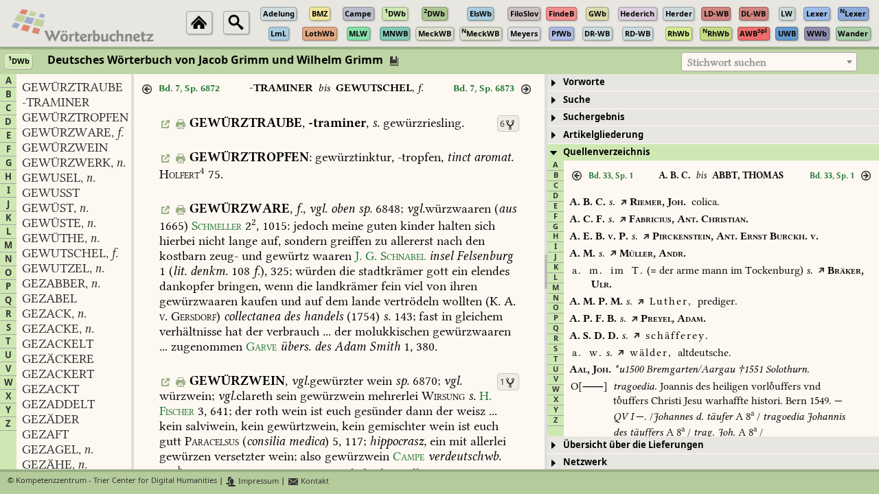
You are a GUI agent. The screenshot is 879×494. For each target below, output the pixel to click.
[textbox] (769, 62)
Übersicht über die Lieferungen (633, 444)
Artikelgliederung (603, 134)
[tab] (713, 82)
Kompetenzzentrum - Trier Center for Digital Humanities (116, 481)
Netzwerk (585, 462)
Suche (577, 99)
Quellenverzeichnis (606, 151)
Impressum (257, 481)
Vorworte (584, 82)
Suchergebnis (593, 117)
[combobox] (769, 61)
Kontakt (314, 481)
